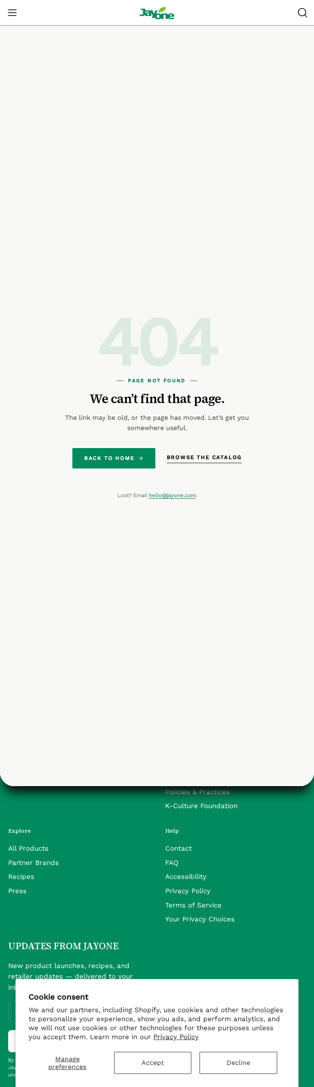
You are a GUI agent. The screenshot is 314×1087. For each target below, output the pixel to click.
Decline (238, 1063)
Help (172, 831)
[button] (301, 12)
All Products (28, 848)
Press (17, 890)
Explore (19, 831)
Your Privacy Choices (200, 919)
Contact (178, 848)
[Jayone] (157, 12)
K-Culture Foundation (201, 806)
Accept (152, 1063)
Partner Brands (33, 862)
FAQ (172, 862)
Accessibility (185, 876)
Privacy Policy (176, 1037)
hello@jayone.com (172, 495)
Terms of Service (193, 905)
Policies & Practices (197, 791)
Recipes (21, 876)
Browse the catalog (204, 457)
